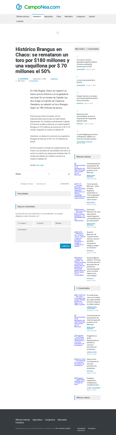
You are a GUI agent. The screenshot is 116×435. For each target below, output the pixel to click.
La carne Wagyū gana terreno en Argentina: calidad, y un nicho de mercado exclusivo (87, 137)
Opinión (92, 16)
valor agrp (40, 165)
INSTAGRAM (81, 428)
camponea (54, 79)
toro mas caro (41, 184)
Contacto (19, 21)
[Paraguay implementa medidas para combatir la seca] (80, 383)
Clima (59, 16)
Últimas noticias (22, 16)
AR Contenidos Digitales (63, 428)
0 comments (33, 81)
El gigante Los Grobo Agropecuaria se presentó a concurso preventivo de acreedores (93, 342)
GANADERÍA (24, 79)
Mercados (69, 16)
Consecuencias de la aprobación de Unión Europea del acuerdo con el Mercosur (93, 168)
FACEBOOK (91, 428)
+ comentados (92, 49)
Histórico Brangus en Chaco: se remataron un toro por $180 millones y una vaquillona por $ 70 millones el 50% (42, 60)
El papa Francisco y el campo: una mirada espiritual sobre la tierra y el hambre (87, 98)
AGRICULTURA (92, 307)
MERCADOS (91, 175)
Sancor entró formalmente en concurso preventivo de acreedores (93, 363)
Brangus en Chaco (27, 184)
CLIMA (89, 388)
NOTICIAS (80, 103)
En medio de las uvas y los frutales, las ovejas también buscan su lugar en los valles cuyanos (93, 299)
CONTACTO (81, 430)
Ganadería (37, 16)
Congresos (80, 16)
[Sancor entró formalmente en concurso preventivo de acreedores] (80, 364)
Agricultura (48, 16)
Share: (18, 174)
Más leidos (80, 49)
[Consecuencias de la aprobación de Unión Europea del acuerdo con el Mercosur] (80, 169)
